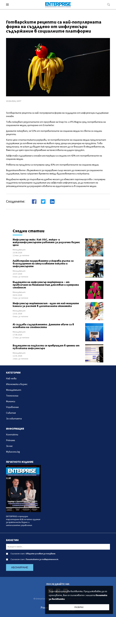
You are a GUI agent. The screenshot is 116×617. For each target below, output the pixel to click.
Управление (12, 407)
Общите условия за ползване (40, 553)
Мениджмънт (19, 250)
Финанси (10, 401)
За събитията (14, 418)
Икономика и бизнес (16, 384)
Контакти (12, 434)
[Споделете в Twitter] (43, 202)
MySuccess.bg (13, 451)
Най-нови (11, 378)
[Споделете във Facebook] (34, 202)
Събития (11, 413)
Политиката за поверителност (42, 559)
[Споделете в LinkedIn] (52, 202)
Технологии (12, 395)
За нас (9, 446)
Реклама (10, 440)
